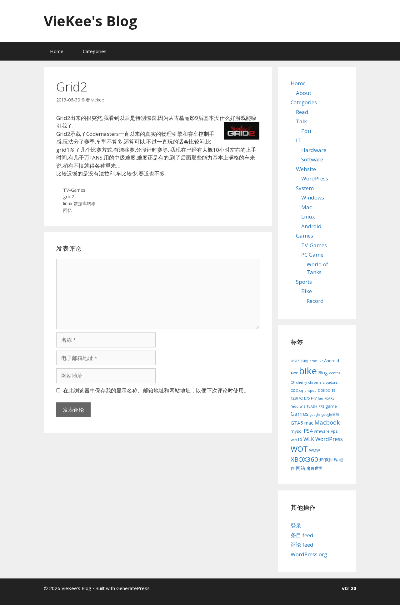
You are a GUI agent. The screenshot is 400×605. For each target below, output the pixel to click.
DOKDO (324, 390)
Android (311, 226)
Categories (95, 51)
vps (334, 431)
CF (293, 382)
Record (315, 300)
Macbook (327, 422)
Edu (306, 131)
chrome (315, 382)
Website (306, 169)
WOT (299, 449)
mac (308, 423)
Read (302, 112)
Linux (308, 216)
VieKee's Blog (90, 20)
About (303, 92)
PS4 (308, 430)
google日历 (330, 414)
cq (301, 390)
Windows (312, 197)
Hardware (313, 150)
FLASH (312, 406)
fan (320, 398)
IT (298, 140)
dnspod (310, 390)
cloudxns (330, 382)
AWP (294, 373)
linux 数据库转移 (79, 203)
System (305, 188)
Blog (323, 372)
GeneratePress (133, 588)
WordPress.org (309, 554)
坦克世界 (328, 460)
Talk (301, 121)
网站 (300, 468)
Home (56, 51)
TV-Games (74, 190)
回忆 (67, 210)
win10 (296, 439)
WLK (308, 439)
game (331, 406)
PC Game (312, 254)
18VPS (295, 361)
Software (312, 159)
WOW (314, 450)
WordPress (314, 178)
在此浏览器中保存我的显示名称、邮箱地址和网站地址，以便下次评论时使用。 (156, 390)
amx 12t (316, 361)
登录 (296, 525)
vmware (322, 431)
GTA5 (297, 423)
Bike (306, 291)
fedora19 (298, 406)
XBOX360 (304, 459)
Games (304, 235)
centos (334, 373)
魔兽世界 (315, 468)
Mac (306, 207)
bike (308, 371)
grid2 (68, 196)
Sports (304, 281)
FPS (321, 406)
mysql (296, 431)
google (315, 414)
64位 (304, 361)
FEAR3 (329, 398)
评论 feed (302, 544)
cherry (301, 382)
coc (294, 390)
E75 (307, 398)
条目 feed (302, 535)
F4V (314, 398)
